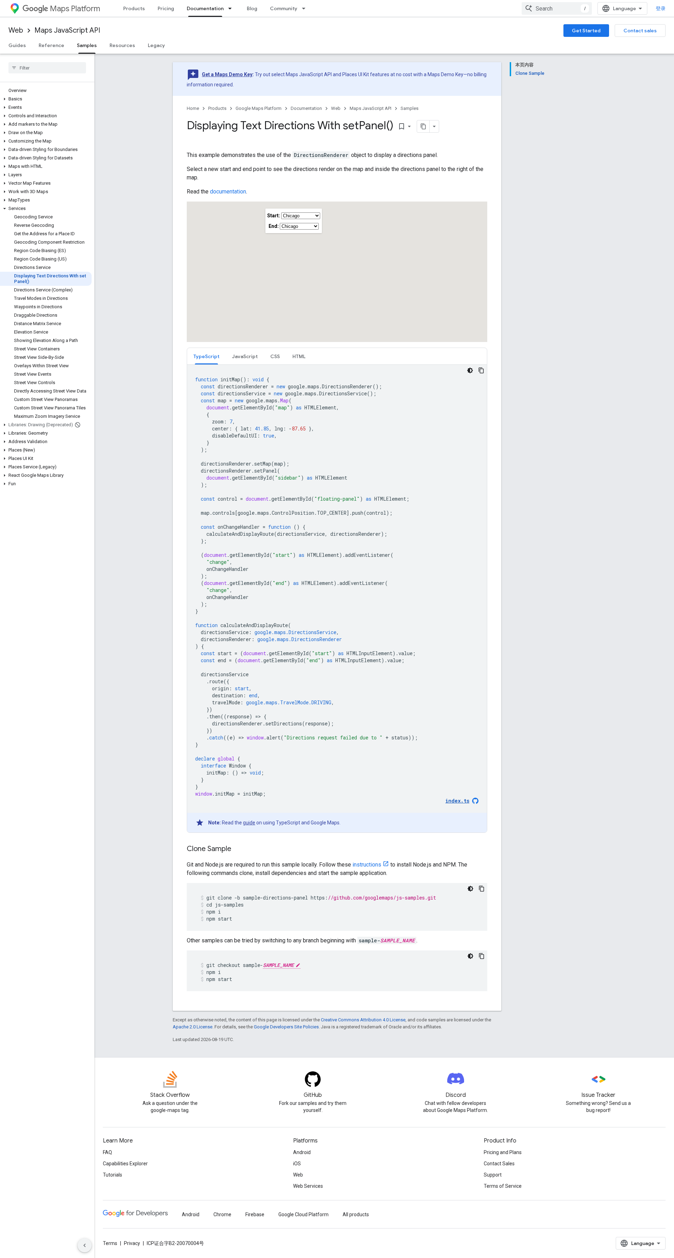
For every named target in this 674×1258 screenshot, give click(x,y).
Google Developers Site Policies (286, 1026)
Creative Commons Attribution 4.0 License (363, 1019)
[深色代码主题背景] (470, 370)
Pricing (166, 8)
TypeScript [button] (206, 356)
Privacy (132, 1243)
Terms (110, 1243)
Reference (51, 45)
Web (15, 30)
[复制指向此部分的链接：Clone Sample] (238, 849)
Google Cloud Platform (303, 1214)
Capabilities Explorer (125, 1163)
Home (193, 108)
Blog (252, 8)
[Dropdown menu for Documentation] (232, 8)
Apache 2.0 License (192, 1026)
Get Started (586, 30)
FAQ (107, 1152)
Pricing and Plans (503, 1152)
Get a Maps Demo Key (227, 74)
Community (283, 8)
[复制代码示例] (481, 370)
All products (356, 1214)
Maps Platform (75, 8)
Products (134, 8)
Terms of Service (503, 1186)
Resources (122, 45)
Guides (17, 45)
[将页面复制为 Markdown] (423, 126)
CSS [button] (275, 356)
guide (249, 822)
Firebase (254, 1214)
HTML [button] (298, 356)
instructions (366, 864)
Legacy (156, 45)
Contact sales (640, 30)
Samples (87, 45)
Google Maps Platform (259, 108)
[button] (46, 99)
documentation (228, 191)
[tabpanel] (337, 598)
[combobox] (557, 8)
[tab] (206, 356)
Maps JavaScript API (67, 30)
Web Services (308, 1186)
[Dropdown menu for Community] (305, 8)
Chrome (222, 1214)
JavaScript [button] (245, 356)
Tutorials (112, 1175)
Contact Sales (499, 1163)
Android (302, 1152)
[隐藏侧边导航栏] (85, 1245)
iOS (297, 1163)
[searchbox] (47, 67)
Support (493, 1175)
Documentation (205, 8)
